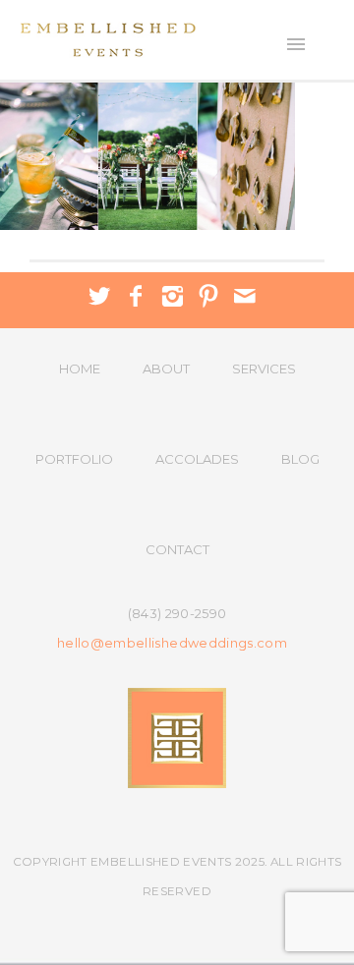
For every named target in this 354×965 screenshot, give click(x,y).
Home (79, 368)
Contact (177, 549)
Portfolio (74, 459)
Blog (300, 459)
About (166, 368)
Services (264, 368)
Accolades (197, 459)
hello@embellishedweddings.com (172, 643)
